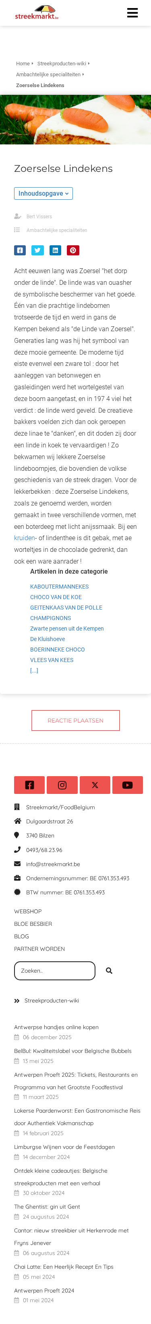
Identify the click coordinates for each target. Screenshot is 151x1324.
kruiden (24, 538)
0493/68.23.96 (44, 850)
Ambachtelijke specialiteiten (57, 230)
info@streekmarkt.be (53, 864)
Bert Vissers (39, 216)
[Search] (109, 971)
